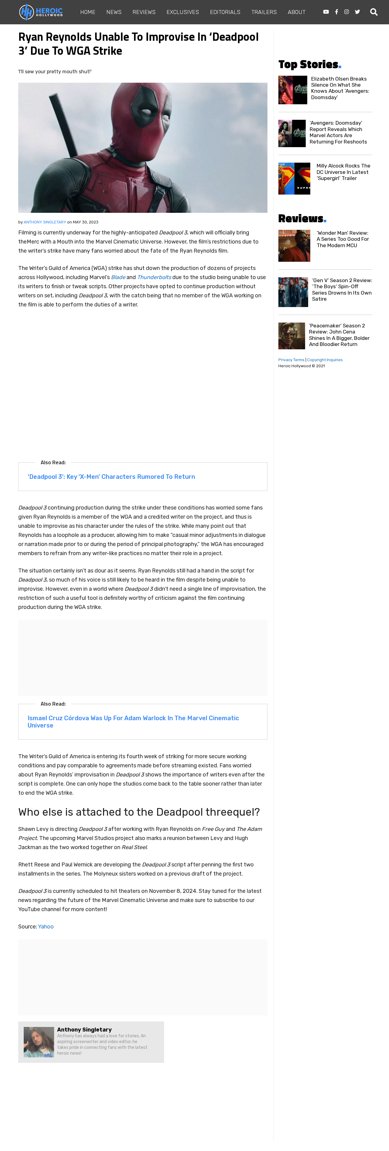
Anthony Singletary (45, 222)
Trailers (264, 12)
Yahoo (46, 926)
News (114, 12)
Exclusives (183, 12)
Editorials (225, 12)
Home (87, 12)
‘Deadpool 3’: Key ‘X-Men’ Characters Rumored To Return (111, 476)
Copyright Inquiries (325, 360)
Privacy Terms (291, 360)
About (296, 12)
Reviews (144, 12)
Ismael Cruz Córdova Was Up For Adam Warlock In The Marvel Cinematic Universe (133, 721)
